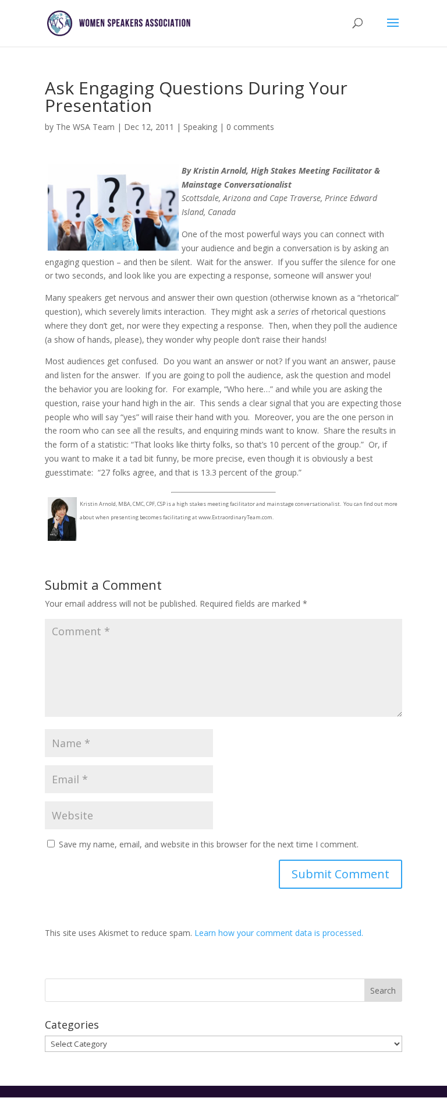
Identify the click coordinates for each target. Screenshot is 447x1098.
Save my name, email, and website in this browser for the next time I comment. (209, 844)
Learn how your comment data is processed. (278, 932)
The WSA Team (85, 126)
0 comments (250, 126)
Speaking (200, 126)
